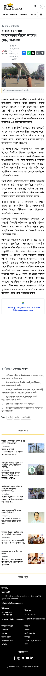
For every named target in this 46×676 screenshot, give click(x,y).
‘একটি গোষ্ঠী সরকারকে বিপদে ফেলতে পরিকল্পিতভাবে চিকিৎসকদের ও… (12, 489)
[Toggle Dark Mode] (42, 6)
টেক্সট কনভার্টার (30, 633)
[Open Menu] (41, 15)
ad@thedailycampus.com (35, 619)
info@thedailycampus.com (12, 603)
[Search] (35, 6)
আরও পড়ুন (23, 431)
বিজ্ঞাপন (27, 626)
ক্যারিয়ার (27, 630)
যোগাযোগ (5, 630)
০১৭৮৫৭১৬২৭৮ (7, 615)
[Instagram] (19, 658)
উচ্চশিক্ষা (23, 15)
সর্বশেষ (5, 15)
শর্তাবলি (4, 644)
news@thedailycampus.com (13, 619)
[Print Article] (42, 53)
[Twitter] (33, 53)
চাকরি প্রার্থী (26, 417)
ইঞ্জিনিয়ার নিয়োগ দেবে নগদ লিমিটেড (19, 404)
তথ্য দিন (4, 633)
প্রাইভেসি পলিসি (7, 641)
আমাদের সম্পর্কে (7, 626)
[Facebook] (24, 53)
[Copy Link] (38, 53)
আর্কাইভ (27, 637)
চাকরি (10, 417)
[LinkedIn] (32, 658)
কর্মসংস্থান (15, 26)
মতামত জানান (6, 637)
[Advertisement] (23, 340)
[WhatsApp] (29, 53)
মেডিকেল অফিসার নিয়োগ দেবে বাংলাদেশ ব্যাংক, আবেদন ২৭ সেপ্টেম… (12, 465)
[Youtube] (27, 658)
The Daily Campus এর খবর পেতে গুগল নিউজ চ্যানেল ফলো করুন (23, 309)
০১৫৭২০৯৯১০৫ (7, 612)
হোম (6, 26)
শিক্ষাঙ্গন (13, 15)
